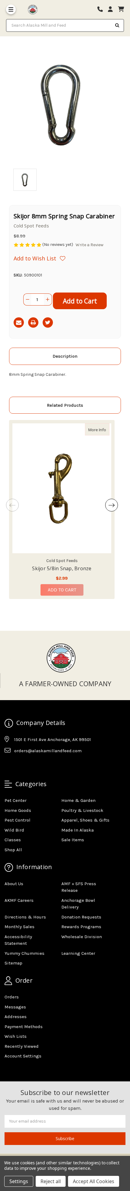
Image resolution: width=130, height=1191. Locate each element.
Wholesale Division (81, 936)
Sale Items (72, 839)
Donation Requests (81, 917)
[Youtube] (32, 766)
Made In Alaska (77, 830)
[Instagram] (20, 766)
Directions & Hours (25, 917)
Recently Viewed (22, 1046)
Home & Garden (78, 800)
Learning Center (78, 953)
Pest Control (18, 820)
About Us (14, 883)
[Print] (33, 322)
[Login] (112, 9)
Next (111, 505)
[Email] (19, 322)
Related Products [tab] (65, 405)
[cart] (121, 9)
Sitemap (13, 963)
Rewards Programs (81, 926)
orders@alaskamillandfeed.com (48, 750)
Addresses (16, 1016)
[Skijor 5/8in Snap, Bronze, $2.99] (61, 488)
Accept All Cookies (93, 1181)
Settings (18, 1181)
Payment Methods (24, 1026)
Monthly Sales (19, 926)
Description (65, 356)
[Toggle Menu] (11, 9)
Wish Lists (16, 1036)
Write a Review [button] (89, 244)
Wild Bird (14, 830)
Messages (15, 1007)
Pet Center (16, 800)
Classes (13, 839)
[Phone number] (102, 9)
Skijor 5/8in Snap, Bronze (61, 568)
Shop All (13, 849)
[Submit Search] (117, 25)
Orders (12, 997)
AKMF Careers (19, 900)
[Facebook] (9, 766)
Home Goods (18, 810)
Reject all (51, 1181)
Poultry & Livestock (82, 810)
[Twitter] (48, 322)
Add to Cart (62, 590)
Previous (12, 505)
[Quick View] (103, 429)
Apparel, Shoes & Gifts (85, 820)
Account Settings (23, 1056)
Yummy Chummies (24, 953)
